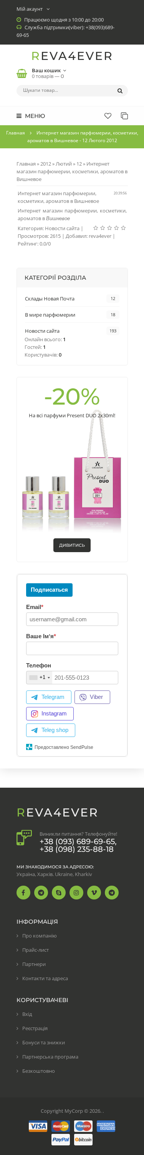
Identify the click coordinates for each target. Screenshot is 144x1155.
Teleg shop (54, 730)
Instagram (54, 713)
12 (79, 163)
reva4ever (100, 235)
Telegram (53, 697)
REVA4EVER (72, 56)
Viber (96, 697)
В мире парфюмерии (50, 314)
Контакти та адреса (45, 978)
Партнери (34, 964)
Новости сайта (62, 228)
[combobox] (39, 677)
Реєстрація (35, 1028)
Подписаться (49, 589)
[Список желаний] (107, 115)
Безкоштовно (38, 1070)
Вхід (27, 1014)
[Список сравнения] (124, 115)
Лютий (64, 163)
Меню (34, 115)
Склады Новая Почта (49, 298)
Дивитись (72, 545)
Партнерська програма (50, 1056)
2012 (45, 163)
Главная (15, 132)
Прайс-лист (35, 949)
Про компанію (39, 935)
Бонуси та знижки (43, 1042)
